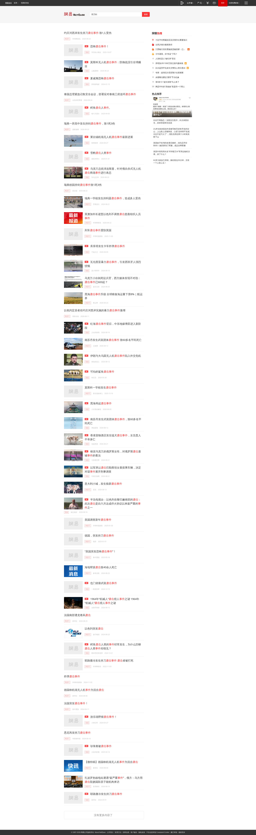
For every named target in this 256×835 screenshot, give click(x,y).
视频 (87, 52)
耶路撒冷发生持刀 (106, 794)
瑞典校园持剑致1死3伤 (83, 185)
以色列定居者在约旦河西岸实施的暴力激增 (94, 310)
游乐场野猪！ (103, 717)
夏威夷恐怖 (102, 78)
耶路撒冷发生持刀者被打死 (109, 660)
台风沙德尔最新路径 (163, 44)
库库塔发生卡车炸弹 (107, 246)
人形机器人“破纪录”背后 (165, 58)
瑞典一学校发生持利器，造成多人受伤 (113, 198)
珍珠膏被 (101, 746)
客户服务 (134, 832)
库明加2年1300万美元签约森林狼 (169, 63)
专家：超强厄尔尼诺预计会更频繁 (169, 72)
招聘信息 (126, 832)
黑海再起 (101, 403)
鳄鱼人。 (101, 107)
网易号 (67, 39)
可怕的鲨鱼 (102, 371)
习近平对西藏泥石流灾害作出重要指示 (171, 40)
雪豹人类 (101, 153)
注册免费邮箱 (233, 3)
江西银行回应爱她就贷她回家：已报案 (171, 49)
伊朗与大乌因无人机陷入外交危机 (115, 356)
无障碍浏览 (25, 3)
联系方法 (118, 832)
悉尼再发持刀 (77, 732)
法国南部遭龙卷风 (77, 615)
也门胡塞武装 (103, 583)
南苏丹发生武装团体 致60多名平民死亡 (113, 340)
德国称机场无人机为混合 (84, 690)
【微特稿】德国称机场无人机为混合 (111, 762)
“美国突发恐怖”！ (100, 551)
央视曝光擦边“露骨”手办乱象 (167, 77)
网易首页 (8, 3)
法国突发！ (76, 703)
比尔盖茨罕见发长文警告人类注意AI (170, 68)
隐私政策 (142, 832)
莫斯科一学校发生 (101, 387)
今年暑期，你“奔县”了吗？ (166, 54)
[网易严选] (200, 3)
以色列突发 (94, 628)
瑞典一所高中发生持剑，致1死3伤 (89, 123)
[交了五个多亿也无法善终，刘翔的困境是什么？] (172, 107)
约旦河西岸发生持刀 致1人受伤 (87, 33)
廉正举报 (174, 832)
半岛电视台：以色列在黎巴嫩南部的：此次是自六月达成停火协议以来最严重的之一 (113, 503)
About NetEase (100, 832)
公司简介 (110, 832)
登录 (222, 3)
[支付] (208, 3)
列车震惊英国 (98, 230)
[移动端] (182, 3)
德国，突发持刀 (99, 535)
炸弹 (72, 676)
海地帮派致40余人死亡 (101, 567)
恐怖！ (99, 46)
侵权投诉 (182, 832)
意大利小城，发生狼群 (103, 483)
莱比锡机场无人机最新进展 (111, 137)
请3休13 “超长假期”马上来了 (167, 82)
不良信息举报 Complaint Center (157, 832)
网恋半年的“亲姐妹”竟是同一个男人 (170, 86)
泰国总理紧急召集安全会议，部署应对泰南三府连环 (100, 94)
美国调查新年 (98, 519)
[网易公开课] (190, 3)
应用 (15, 3)
